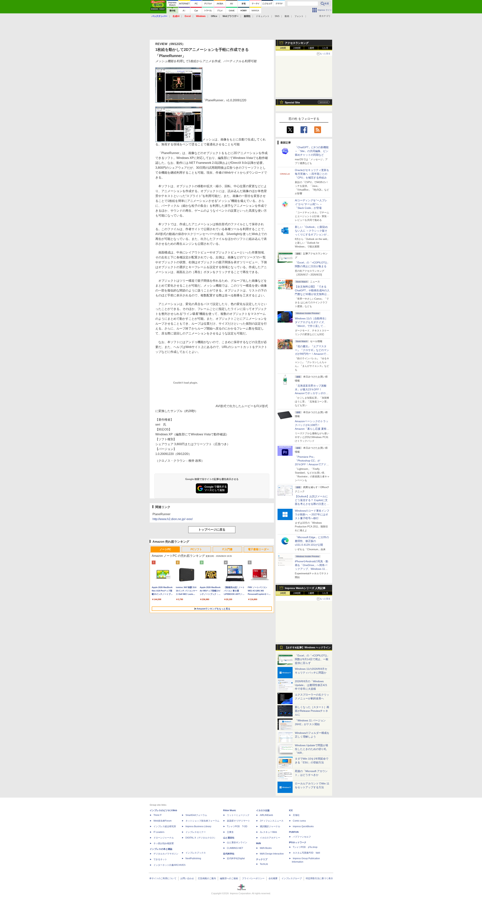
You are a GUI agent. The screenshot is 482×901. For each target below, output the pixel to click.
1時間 (283, 48)
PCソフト (196, 549)
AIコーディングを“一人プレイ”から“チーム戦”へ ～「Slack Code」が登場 (311, 204)
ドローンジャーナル (163, 837)
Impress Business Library (198, 826)
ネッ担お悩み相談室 (163, 843)
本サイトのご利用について (162, 878)
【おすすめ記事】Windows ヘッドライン (308, 647)
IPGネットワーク (297, 842)
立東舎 (230, 832)
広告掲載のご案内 (207, 878)
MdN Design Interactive (272, 853)
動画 (287, 16)
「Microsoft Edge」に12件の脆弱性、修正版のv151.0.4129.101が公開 (312, 541)
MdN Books (266, 848)
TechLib (264, 864)
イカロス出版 (263, 810)
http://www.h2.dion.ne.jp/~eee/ (173, 519)
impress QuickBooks (303, 826)
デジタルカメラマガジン (165, 853)
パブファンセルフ (302, 836)
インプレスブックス (195, 852)
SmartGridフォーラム (196, 815)
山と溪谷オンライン (237, 842)
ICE (291, 810)
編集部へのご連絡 (229, 878)
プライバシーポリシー (253, 878)
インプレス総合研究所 (164, 826)
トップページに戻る (211, 529)
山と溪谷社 (228, 837)
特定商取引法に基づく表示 (319, 878)
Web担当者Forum (162, 820)
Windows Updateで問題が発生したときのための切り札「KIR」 (311, 749)
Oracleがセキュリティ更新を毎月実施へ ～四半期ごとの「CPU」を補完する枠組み (312, 174)
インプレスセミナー (195, 832)
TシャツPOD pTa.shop (305, 847)
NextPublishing (193, 858)
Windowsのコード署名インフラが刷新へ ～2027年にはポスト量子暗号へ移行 (312, 514)
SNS (277, 16)
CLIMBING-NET (235, 848)
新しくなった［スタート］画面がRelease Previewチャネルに (312, 711)
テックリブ (261, 859)
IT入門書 (227, 549)
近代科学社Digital (236, 858)
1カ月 (325, 48)
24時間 (296, 48)
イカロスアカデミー (270, 837)
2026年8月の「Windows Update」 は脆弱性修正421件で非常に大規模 (311, 685)
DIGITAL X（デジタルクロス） (200, 837)
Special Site (292, 102)
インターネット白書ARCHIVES (169, 865)
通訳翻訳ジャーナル (270, 826)
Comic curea (299, 820)
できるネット (160, 859)
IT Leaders (158, 832)
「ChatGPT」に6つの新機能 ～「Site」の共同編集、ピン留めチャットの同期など (312, 151)
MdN (258, 843)
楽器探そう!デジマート (238, 820)
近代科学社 (228, 853)
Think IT (157, 815)
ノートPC (165, 549)
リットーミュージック (238, 815)
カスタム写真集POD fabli (306, 852)
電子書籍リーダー (258, 549)
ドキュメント (262, 16)
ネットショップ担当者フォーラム (202, 820)
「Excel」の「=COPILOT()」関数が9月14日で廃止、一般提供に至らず (312, 659)
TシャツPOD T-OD (237, 826)
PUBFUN (294, 832)
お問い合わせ (187, 878)
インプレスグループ (291, 878)
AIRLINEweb (266, 815)
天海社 (296, 815)
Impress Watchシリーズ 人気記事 (305, 588)
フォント (299, 16)
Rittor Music (229, 810)
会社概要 (273, 878)
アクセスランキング (297, 42)
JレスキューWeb (268, 832)
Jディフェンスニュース (272, 820)
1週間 (311, 48)
